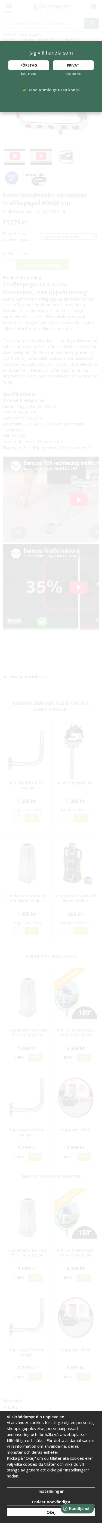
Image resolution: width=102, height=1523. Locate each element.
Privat (73, 65)
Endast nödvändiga (51, 1501)
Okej (51, 1512)
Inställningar (51, 1491)
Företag (28, 65)
